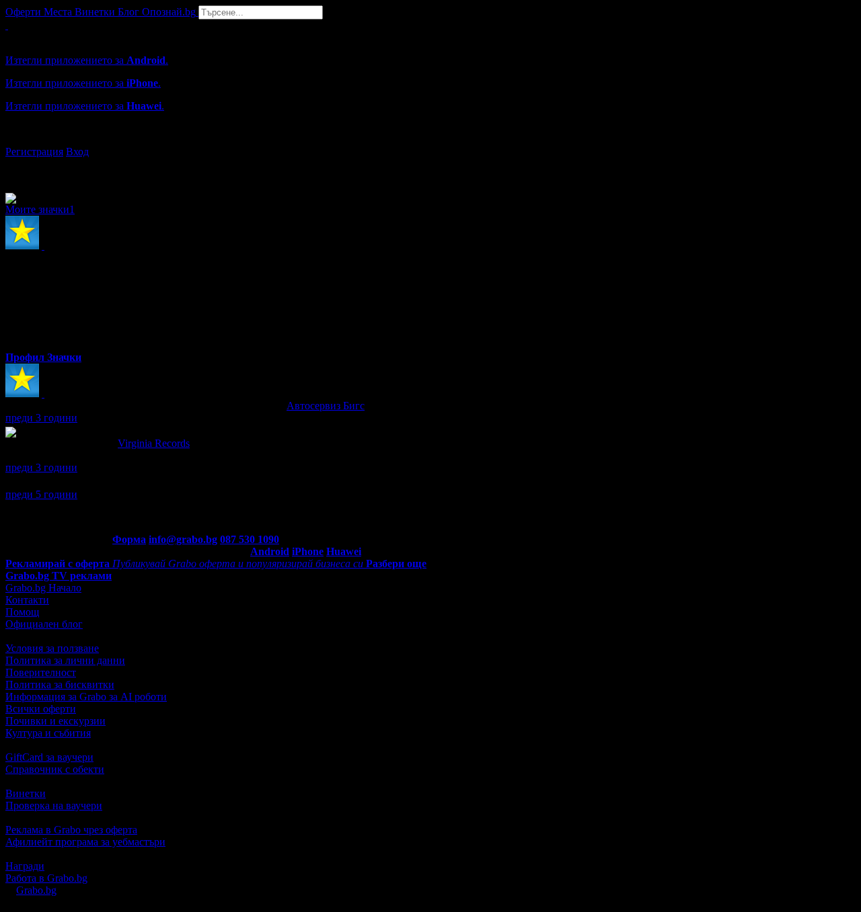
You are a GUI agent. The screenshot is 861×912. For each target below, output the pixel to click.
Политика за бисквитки (59, 684)
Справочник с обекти (54, 769)
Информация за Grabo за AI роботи (86, 696)
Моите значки (40, 209)
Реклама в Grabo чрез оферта (71, 829)
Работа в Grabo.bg (46, 878)
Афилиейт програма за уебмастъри (85, 841)
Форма (129, 539)
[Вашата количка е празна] (6, 25)
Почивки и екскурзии (55, 721)
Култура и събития (48, 733)
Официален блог (44, 624)
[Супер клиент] (43, 393)
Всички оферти (40, 708)
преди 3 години (41, 417)
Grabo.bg (36, 890)
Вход (77, 151)
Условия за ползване (52, 648)
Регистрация (34, 151)
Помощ (22, 612)
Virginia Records (154, 443)
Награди (24, 866)
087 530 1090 (249, 539)
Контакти (27, 600)
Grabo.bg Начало (43, 587)
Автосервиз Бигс (326, 405)
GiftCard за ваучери (49, 757)
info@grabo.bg (183, 539)
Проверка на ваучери (53, 805)
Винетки (25, 793)
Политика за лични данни (65, 660)
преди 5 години (41, 494)
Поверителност (40, 672)
